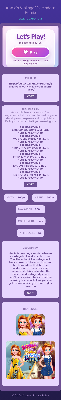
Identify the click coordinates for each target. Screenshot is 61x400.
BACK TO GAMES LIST (30, 18)
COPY (30, 96)
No (40, 232)
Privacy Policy (41, 395)
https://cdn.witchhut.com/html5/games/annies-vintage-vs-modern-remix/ (30, 86)
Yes (41, 221)
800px (21, 197)
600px (50, 197)
